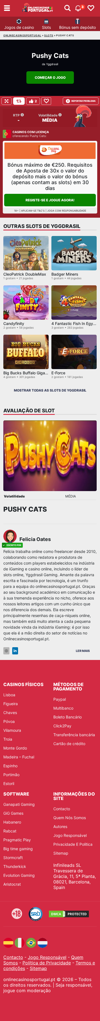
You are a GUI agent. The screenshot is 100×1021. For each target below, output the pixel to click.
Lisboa (9, 694)
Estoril (8, 783)
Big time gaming (18, 848)
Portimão (11, 774)
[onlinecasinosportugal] (38, 8)
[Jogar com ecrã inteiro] (6, 101)
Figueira (10, 703)
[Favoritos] (91, 8)
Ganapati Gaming (19, 804)
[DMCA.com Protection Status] (68, 914)
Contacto (61, 808)
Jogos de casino (19, 27)
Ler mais (83, 651)
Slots (46, 27)
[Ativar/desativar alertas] (67, 8)
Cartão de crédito (69, 743)
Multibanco (63, 708)
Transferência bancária (74, 734)
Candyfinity (13, 323)
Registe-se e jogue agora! (50, 200)
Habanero (12, 822)
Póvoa (9, 721)
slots (48, 35)
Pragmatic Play (17, 839)
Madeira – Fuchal (18, 757)
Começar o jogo (50, 77)
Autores (60, 826)
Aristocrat (12, 884)
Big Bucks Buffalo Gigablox (28, 372)
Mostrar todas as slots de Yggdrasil (50, 390)
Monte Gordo (15, 748)
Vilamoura (12, 730)
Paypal (59, 699)
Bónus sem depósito (77, 27)
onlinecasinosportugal (22, 35)
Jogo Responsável (70, 835)
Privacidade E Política (72, 844)
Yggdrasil (52, 64)
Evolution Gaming (19, 875)
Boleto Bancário (67, 717)
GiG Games (13, 813)
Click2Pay (62, 725)
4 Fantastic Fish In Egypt (74, 323)
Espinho (10, 765)
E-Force (58, 372)
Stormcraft (13, 857)
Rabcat (9, 831)
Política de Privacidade (46, 963)
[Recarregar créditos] (19, 101)
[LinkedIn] (15, 651)
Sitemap (60, 853)
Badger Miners (64, 274)
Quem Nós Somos (69, 817)
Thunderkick (14, 866)
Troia (7, 739)
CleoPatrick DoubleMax (24, 274)
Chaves (10, 712)
